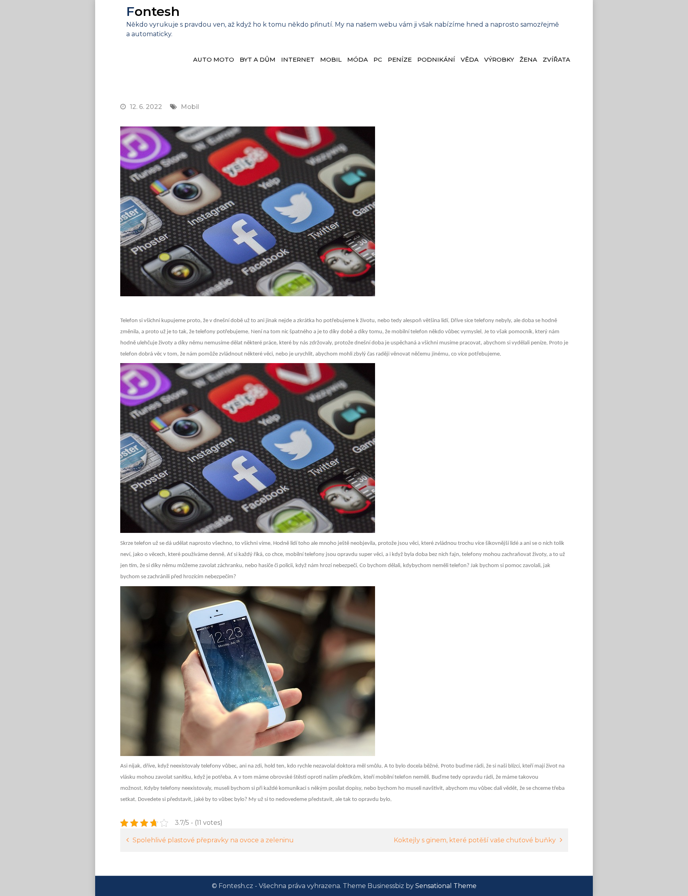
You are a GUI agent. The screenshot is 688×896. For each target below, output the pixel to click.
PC (377, 59)
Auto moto (213, 59)
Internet (298, 59)
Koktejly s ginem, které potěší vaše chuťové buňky (475, 840)
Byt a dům (258, 59)
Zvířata (556, 59)
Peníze (400, 59)
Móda (357, 59)
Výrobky (499, 59)
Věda (470, 59)
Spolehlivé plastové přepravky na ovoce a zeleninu (213, 840)
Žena (528, 59)
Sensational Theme (446, 886)
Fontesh (153, 11)
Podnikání (436, 59)
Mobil (331, 59)
